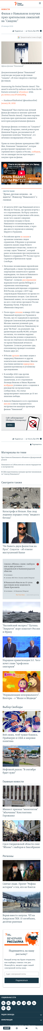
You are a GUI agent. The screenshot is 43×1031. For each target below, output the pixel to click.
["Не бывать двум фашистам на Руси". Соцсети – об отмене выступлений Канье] (21, 532)
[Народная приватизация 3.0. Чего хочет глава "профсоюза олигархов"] (21, 646)
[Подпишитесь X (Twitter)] (14, 1003)
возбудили (8, 385)
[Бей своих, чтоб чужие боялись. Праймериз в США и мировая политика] (21, 721)
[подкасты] (16, 1028)
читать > (10, 425)
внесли (7, 404)
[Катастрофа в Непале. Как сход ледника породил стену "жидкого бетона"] (21, 498)
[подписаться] (8, 1008)
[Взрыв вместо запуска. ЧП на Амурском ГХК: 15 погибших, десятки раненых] (21, 902)
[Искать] (36, 1028)
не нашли (25, 237)
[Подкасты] (3, 1008)
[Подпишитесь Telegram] (24, 1003)
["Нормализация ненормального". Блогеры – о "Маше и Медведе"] (21, 681)
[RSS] (34, 1003)
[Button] (17, 31)
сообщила (36, 152)
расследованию (29, 280)
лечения (18, 312)
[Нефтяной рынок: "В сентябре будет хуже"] (21, 756)
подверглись (28, 364)
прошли (15, 356)
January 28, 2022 (8, 103)
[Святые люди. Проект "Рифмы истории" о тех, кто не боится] (21, 870)
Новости (5, 10)
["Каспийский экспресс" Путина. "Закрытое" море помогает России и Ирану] (21, 612)
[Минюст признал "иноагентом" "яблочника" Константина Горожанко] (21, 796)
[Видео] (26, 1028)
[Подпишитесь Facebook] (8, 1003)
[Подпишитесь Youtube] (19, 1003)
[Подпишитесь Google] (3, 1003)
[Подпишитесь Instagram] (29, 1003)
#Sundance (23, 92)
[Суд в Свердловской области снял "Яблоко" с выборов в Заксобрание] (21, 830)
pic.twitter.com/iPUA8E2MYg (13, 95)
